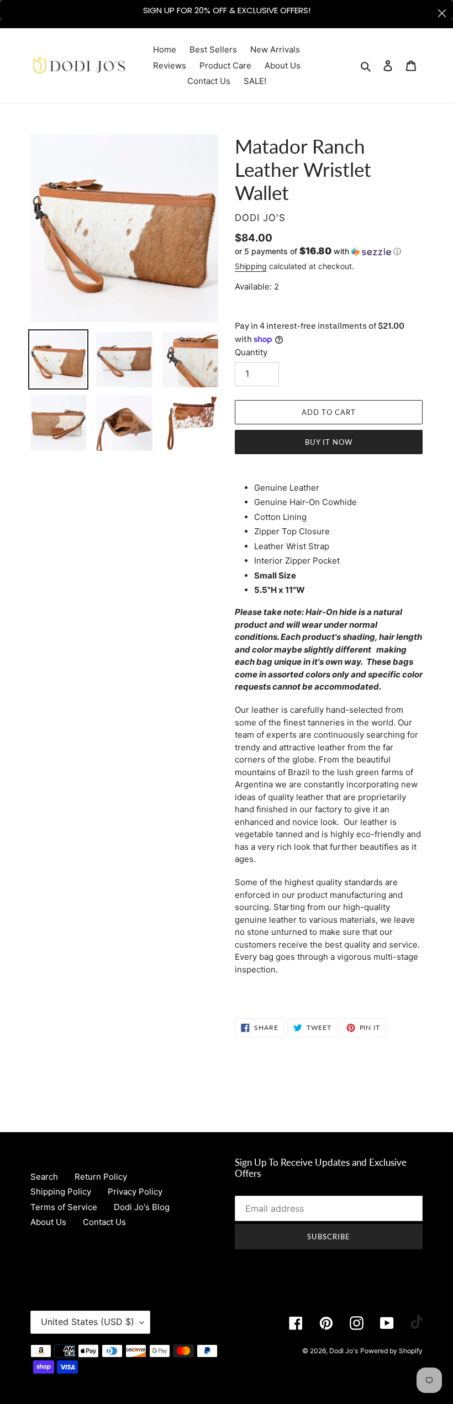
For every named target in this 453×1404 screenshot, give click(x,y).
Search (44, 1176)
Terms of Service (63, 1207)
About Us (48, 1222)
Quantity (251, 352)
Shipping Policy (60, 1191)
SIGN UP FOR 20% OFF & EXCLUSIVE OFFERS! (226, 10)
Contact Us (104, 1222)
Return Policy (101, 1176)
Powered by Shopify (391, 1351)
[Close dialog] (442, 13)
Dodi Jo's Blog (142, 1207)
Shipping (251, 266)
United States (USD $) (87, 1321)
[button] (318, 251)
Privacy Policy (135, 1191)
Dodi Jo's (343, 1351)
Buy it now (328, 442)
